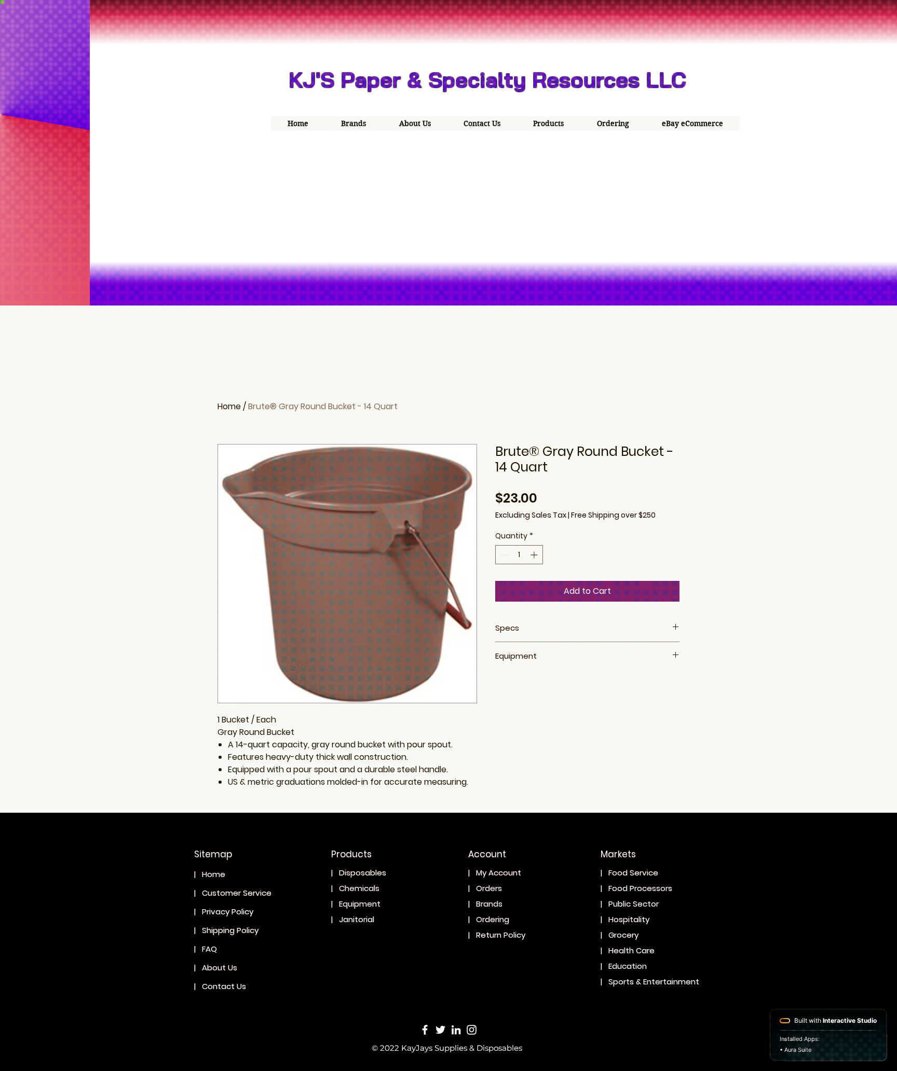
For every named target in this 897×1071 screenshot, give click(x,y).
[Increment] (534, 555)
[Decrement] (503, 555)
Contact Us (224, 986)
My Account (498, 872)
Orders (489, 888)
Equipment (359, 903)
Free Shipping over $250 (613, 515)
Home (229, 406)
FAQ (212, 948)
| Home (209, 874)
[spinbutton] (519, 555)
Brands (489, 903)
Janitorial (357, 919)
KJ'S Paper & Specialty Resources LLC (487, 79)
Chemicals (359, 888)
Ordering (492, 919)
